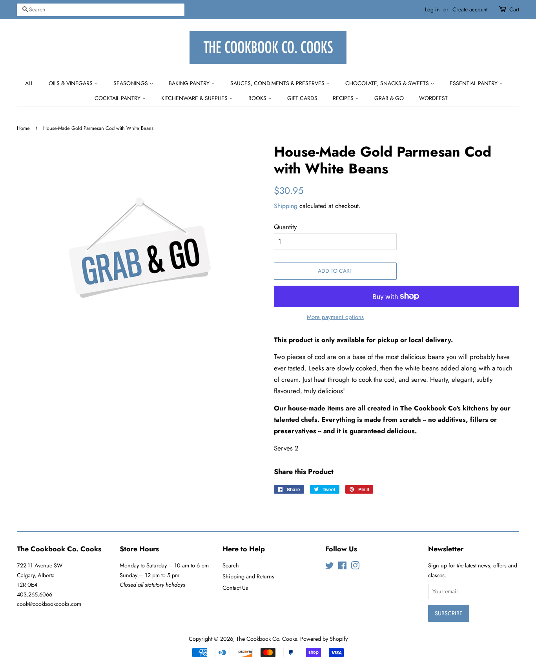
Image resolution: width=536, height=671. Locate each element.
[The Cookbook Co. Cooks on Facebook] (342, 567)
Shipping (285, 205)
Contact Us (235, 588)
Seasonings (131, 83)
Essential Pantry (474, 83)
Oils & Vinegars (71, 83)
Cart (514, 9)
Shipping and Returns (248, 576)
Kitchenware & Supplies (195, 98)
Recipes (344, 98)
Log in (432, 9)
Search (230, 565)
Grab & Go (389, 98)
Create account (469, 9)
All (29, 83)
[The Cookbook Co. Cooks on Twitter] (329, 567)
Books (258, 98)
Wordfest (433, 98)
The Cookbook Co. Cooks (266, 639)
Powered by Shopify (324, 639)
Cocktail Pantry (118, 98)
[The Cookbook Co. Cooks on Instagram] (355, 567)
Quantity (285, 227)
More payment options (335, 317)
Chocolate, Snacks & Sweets (387, 83)
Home (23, 128)
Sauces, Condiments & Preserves (278, 83)
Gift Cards (302, 98)
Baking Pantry (190, 83)
